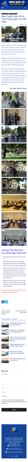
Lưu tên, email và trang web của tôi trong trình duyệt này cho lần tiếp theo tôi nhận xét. (13, 401)
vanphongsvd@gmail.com (14, 450)
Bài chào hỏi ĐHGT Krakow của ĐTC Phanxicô (6, 312)
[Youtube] (16, 456)
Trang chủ (3, 11)
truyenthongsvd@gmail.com (13, 453)
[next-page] (5, 366)
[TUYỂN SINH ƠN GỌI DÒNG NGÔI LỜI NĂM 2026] (5, 324)
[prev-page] (2, 366)
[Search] (26, 8)
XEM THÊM (14, 319)
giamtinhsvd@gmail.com (13, 447)
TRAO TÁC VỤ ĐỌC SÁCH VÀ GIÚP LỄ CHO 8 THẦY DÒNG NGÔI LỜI (18, 339)
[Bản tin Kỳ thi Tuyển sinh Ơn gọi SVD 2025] (5, 360)
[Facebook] (2, 301)
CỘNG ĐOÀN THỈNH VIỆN (4, 348)
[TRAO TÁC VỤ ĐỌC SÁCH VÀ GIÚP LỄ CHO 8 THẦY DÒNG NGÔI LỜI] (5, 339)
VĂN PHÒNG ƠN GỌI (13, 13)
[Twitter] (6, 301)
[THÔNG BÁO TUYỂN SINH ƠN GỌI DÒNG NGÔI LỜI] (5, 332)
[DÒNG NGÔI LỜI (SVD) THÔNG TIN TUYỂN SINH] (5, 353)
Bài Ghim (3, 333)
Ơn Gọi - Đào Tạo (10, 11)
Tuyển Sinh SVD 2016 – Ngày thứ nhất (21, 311)
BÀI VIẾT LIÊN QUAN (5, 319)
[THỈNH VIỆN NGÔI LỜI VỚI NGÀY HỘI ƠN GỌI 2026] (5, 346)
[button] (2, 8)
